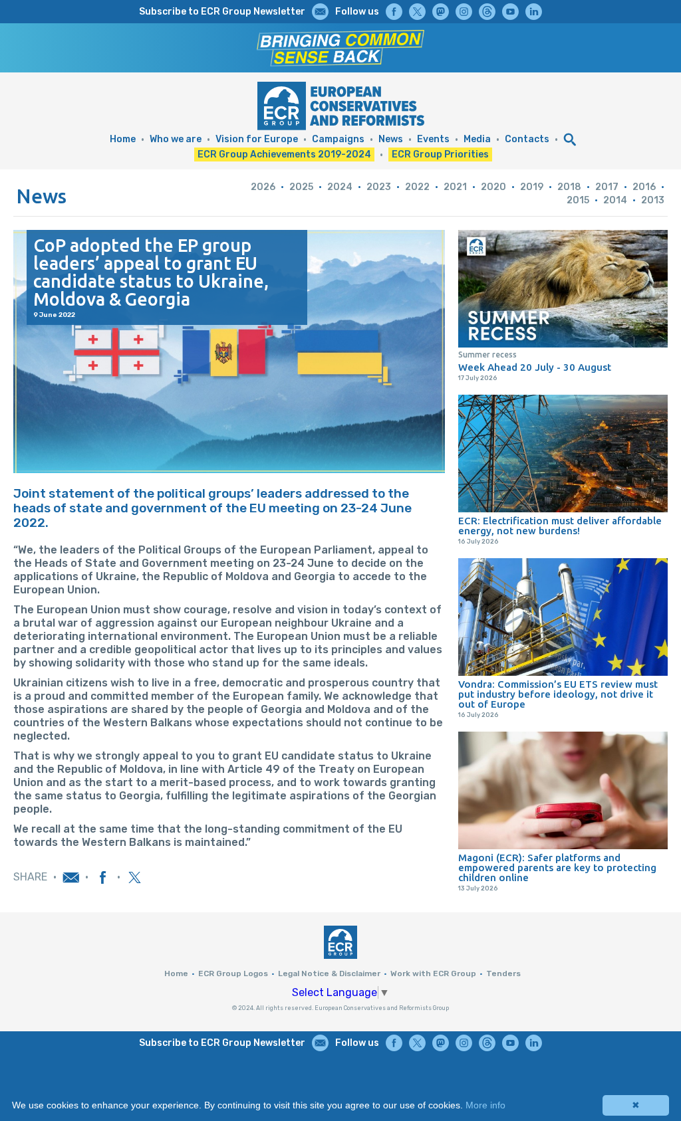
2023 (378, 187)
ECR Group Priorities (440, 154)
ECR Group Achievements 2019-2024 (284, 154)
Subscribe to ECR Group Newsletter (222, 11)
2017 (606, 187)
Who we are (176, 139)
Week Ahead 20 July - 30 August (534, 367)
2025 (301, 187)
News (390, 139)
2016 (644, 187)
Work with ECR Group (433, 973)
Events (433, 139)
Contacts (527, 139)
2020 (493, 187)
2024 (339, 187)
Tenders (503, 973)
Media (477, 139)
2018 (569, 187)
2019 (531, 187)
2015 (578, 200)
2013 (652, 200)
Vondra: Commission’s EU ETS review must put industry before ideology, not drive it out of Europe (558, 694)
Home (123, 139)
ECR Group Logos (233, 973)
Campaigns (338, 139)
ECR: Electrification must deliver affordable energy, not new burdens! (560, 526)
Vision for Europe (256, 139)
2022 (417, 187)
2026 (263, 187)
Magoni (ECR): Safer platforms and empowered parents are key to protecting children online (557, 867)
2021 (455, 187)
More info (485, 1105)
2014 (615, 200)
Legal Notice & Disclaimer (329, 973)
